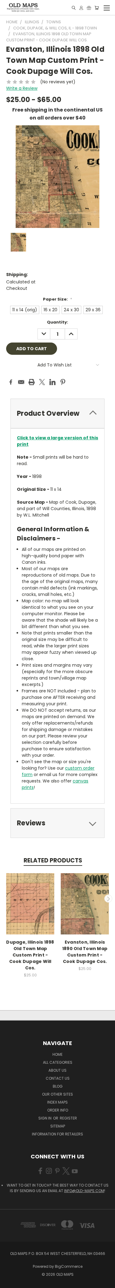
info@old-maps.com (84, 1190)
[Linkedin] (52, 382)
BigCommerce (68, 1266)
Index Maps (57, 1102)
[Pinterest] (63, 382)
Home (57, 1054)
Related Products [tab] (53, 860)
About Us (57, 1070)
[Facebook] (11, 382)
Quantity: (57, 322)
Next (108, 899)
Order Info (57, 1110)
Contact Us (58, 1078)
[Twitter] (42, 382)
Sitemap (57, 1126)
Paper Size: (57, 299)
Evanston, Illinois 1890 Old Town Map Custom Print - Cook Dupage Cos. (84, 951)
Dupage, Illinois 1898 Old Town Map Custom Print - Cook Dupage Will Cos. (30, 955)
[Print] (32, 382)
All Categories (57, 1062)
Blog (58, 1086)
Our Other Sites (57, 1094)
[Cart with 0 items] (97, 7)
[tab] (57, 413)
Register (68, 1118)
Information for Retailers (57, 1134)
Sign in (45, 1118)
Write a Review (21, 88)
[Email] (21, 382)
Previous (7, 899)
